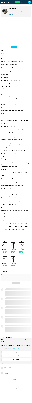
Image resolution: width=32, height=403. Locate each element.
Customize (16, 359)
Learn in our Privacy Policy (14, 348)
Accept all (16, 352)
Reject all (16, 356)
